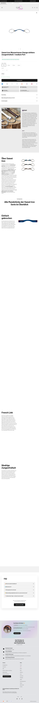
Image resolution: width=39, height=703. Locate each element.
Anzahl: (3, 68)
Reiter (21, 668)
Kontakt (21, 686)
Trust (2, 56)
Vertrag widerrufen (7, 676)
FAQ (21, 696)
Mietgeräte (21, 677)
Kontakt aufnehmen (17, 633)
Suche (18, 696)
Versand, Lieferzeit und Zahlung (7, 670)
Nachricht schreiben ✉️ (19, 604)
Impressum (4, 666)
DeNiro (21, 679)
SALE (21, 666)
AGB (3, 668)
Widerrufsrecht (5, 672)
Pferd (20, 670)
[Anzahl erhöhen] (6, 70)
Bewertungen (22, 684)
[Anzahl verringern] (3, 70)
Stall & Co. (21, 672)
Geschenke (21, 675)
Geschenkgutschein (23, 681)
